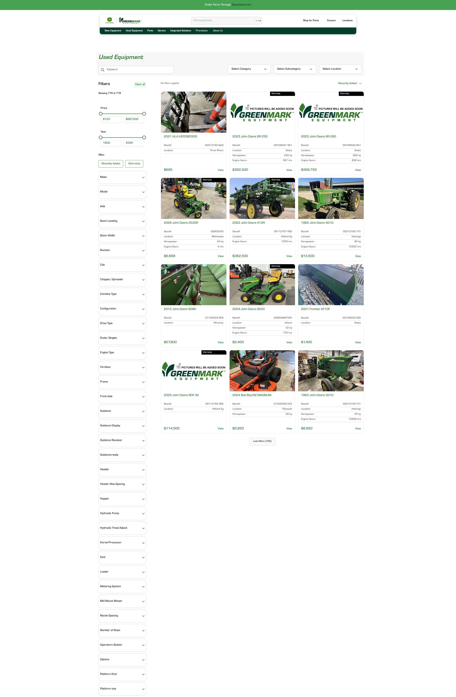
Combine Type (108, 294)
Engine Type (107, 353)
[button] (347, 21)
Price (104, 108)
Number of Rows (110, 630)
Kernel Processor (110, 543)
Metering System (110, 586)
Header (104, 469)
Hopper (104, 499)
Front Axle (106, 396)
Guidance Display (110, 426)
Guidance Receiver (111, 440)
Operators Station (111, 645)
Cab (102, 265)
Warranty (134, 164)
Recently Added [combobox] (347, 83)
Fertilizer (105, 367)
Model (103, 192)
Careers (331, 21)
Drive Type (106, 323)
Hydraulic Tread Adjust (113, 528)
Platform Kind (108, 674)
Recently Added (111, 164)
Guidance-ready (109, 455)
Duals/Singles (108, 338)
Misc (101, 155)
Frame (104, 382)
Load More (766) (262, 441)
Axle (102, 206)
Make (103, 177)
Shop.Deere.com (241, 5)
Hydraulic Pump (109, 513)
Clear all (140, 84)
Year (103, 132)
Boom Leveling (108, 221)
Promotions (202, 31)
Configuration (108, 309)
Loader (104, 572)
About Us (218, 31)
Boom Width (107, 236)
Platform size (108, 689)
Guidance (105, 411)
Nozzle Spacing (109, 616)
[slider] (100, 114)
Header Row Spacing (112, 484)
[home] (130, 20)
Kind (102, 557)
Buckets (105, 250)
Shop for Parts (311, 21)
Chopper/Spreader (111, 279)
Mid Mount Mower (111, 601)
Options (104, 659)
